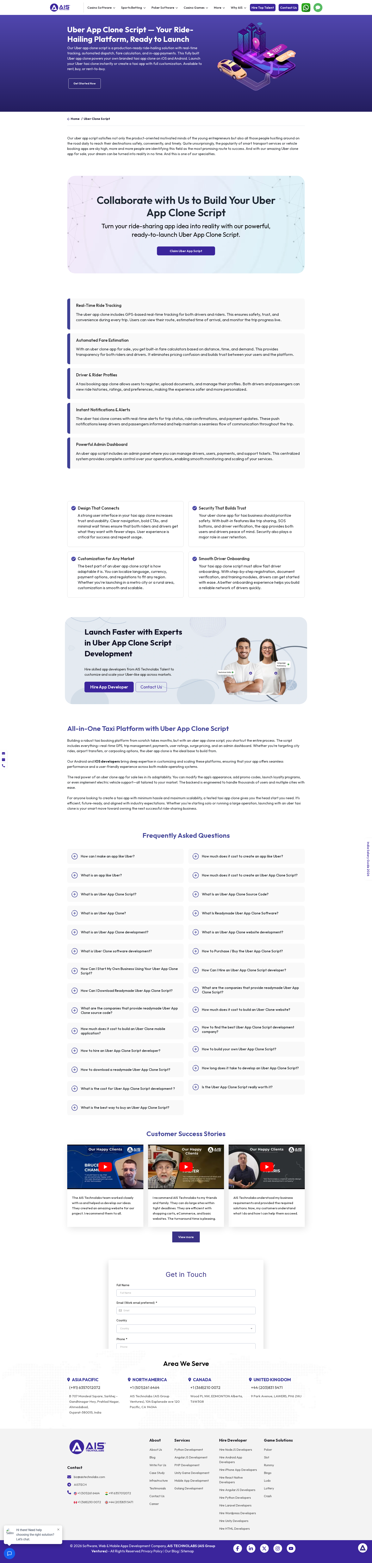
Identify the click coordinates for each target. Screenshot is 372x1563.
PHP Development (186, 1465)
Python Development (188, 1449)
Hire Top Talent (262, 7)
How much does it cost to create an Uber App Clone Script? (250, 875)
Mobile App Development (191, 1480)
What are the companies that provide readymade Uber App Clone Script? (250, 989)
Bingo (267, 1473)
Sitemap (187, 1551)
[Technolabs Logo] (66, 8)
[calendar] (3, 759)
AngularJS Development (190, 1457)
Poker (268, 1449)
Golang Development (188, 1488)
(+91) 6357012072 (84, 1388)
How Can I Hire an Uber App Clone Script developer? (244, 970)
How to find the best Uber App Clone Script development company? (248, 1029)
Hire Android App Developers (230, 1459)
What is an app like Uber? (101, 875)
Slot (266, 1457)
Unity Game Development (191, 1473)
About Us (155, 1449)
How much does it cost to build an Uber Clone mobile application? (123, 1031)
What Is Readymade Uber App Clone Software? (240, 913)
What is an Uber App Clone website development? (242, 932)
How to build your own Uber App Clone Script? (239, 1049)
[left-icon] (68, 118)
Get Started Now (84, 83)
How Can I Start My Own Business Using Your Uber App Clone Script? (129, 970)
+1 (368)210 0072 (205, 1388)
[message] (3, 753)
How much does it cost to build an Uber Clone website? (246, 1009)
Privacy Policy (152, 1551)
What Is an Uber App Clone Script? (108, 894)
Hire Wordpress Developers (237, 1513)
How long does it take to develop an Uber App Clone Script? (250, 1068)
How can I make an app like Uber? (108, 856)
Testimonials (157, 1488)
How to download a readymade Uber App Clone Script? (125, 1069)
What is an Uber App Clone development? (114, 932)
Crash (268, 1496)
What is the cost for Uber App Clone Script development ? (128, 1088)
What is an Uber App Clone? (103, 913)
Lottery (269, 1488)
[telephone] (3, 766)
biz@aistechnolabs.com (89, 1477)
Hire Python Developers (235, 1497)
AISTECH (80, 1485)
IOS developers (107, 761)
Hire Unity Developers (233, 1521)
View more (186, 1237)
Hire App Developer (109, 687)
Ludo (267, 1480)
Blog (152, 1457)
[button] (237, 1548)
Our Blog (172, 1551)
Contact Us (288, 7)
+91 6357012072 (120, 1493)
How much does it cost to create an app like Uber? (242, 856)
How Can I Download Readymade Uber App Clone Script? (127, 990)
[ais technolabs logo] (87, 1446)
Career (154, 1504)
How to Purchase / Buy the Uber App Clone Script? (242, 951)
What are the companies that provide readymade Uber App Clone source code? (129, 1010)
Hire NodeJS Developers (235, 1449)
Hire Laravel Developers (235, 1505)
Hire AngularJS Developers (237, 1490)
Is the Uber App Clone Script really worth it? (237, 1087)
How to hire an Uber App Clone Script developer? (120, 1050)
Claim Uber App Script (186, 251)
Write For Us (157, 1465)
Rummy (269, 1465)
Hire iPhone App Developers (238, 1470)
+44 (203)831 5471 (267, 1388)
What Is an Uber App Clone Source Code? (235, 894)
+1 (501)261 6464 (144, 1388)
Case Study (157, 1473)
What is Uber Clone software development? (116, 951)
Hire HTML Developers (234, 1528)
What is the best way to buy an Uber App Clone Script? (125, 1107)
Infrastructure (158, 1480)
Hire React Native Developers (231, 1479)
